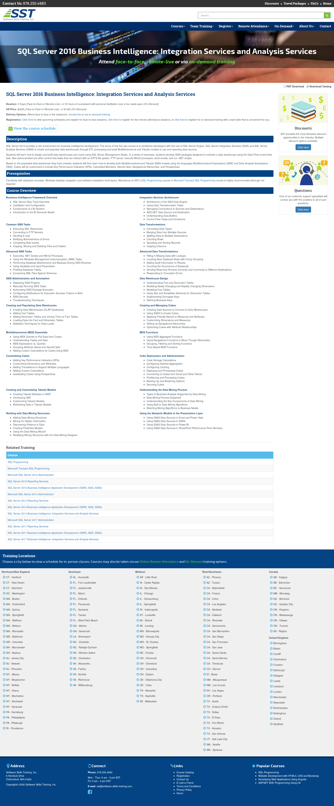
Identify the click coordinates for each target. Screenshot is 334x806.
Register (225, 26)
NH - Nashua (13, 652)
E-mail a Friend (185, 782)
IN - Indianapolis (149, 609)
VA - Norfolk (79, 674)
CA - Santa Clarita (216, 652)
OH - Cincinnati (148, 658)
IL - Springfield (148, 604)
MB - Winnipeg (281, 593)
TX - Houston (214, 728)
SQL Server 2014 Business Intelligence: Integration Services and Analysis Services (53, 513)
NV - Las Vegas (215, 690)
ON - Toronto (280, 625)
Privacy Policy (184, 789)
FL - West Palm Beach (85, 620)
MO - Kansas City (149, 636)
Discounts (272, 3)
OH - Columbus (148, 669)
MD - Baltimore (14, 636)
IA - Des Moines (148, 588)
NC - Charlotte (81, 642)
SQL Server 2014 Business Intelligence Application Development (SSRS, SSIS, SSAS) (55, 507)
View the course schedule (34, 128)
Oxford (277, 718)
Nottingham (279, 713)
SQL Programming (151, 180)
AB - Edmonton (281, 582)
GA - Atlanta (79, 625)
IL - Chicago (146, 593)
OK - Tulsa (146, 685)
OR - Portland (214, 696)
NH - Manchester (15, 647)
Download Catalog (320, 86)
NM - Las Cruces (216, 685)
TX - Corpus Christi (217, 706)
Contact (325, 26)
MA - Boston (13, 598)
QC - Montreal (281, 598)
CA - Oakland (214, 615)
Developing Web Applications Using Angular (282, 779)
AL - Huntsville (81, 577)
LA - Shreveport (81, 636)
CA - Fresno (213, 593)
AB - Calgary (280, 577)
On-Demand (283, 26)
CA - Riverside (214, 620)
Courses (177, 26)
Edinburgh (279, 670)
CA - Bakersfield (215, 588)
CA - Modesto (214, 609)
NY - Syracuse (14, 706)
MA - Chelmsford (15, 604)
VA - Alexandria (81, 663)
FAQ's (315, 3)
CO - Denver (214, 669)
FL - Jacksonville (82, 588)
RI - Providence (14, 728)
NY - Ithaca (12, 690)
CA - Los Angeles (216, 604)
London (277, 691)
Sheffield (278, 724)
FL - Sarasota (80, 609)
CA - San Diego (215, 636)
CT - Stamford (14, 588)
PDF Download (295, 86)
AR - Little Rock (148, 577)
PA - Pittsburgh (14, 723)
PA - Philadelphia (15, 717)
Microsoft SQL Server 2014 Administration (31, 494)
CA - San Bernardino (218, 631)
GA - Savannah (81, 631)
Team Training (201, 26)
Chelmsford (279, 659)
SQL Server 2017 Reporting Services (28, 526)
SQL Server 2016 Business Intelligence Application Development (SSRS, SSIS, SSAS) (55, 487)
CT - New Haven (15, 582)
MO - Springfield (149, 647)
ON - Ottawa (280, 620)
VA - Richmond (81, 679)
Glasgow (278, 675)
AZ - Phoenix (214, 577)
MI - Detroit (146, 620)
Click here (27, 119)
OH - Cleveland (148, 663)
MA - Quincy (13, 609)
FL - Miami (79, 593)
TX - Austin (213, 701)
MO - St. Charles (149, 642)
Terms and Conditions (189, 786)
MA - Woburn (13, 625)
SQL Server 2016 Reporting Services (28, 481)
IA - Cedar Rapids (150, 582)
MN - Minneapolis (149, 631)
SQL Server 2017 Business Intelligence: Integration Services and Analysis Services (53, 539)
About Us (306, 26)
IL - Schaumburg (149, 598)
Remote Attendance (253, 26)
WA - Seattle (213, 744)
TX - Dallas (213, 712)
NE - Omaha (147, 652)
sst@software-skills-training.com (114, 786)
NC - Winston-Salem (84, 652)
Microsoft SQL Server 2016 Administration (31, 475)
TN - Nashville (147, 696)
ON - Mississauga (283, 615)
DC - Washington (15, 593)
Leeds (276, 681)
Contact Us (183, 779)
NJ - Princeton (14, 669)
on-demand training (212, 62)
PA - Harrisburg (14, 712)
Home (327, 3)
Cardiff (277, 654)
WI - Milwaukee (148, 701)
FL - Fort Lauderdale (84, 582)
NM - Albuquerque (217, 679)
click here (113, 119)
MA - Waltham (14, 620)
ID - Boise (212, 674)
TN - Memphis (148, 690)
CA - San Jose (214, 647)
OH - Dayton (147, 674)
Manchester (280, 697)
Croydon (278, 664)
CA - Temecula (215, 663)
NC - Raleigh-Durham (85, 647)
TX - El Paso (213, 717)
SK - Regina (280, 631)
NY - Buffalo (12, 685)
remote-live (160, 62)
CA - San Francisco (217, 642)
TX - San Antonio (216, 733)
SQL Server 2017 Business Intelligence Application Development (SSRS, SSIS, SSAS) (55, 532)
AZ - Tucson (213, 582)
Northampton (280, 708)
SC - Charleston (82, 658)
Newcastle (279, 702)
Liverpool (278, 686)
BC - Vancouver (282, 588)
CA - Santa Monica (217, 658)
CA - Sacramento (216, 625)
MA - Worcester (14, 631)
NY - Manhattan (15, 696)
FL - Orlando (80, 598)
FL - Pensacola (81, 604)
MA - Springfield (15, 615)
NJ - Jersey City (15, 658)
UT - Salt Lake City (217, 739)
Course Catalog (185, 772)
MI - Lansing (147, 625)
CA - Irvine (212, 598)
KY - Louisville (147, 615)
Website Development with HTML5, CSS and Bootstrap (288, 775)
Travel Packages (295, 3)
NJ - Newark (13, 663)
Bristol (276, 648)
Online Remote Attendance (159, 562)
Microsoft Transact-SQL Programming (194, 180)
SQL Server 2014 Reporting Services (28, 500)
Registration (183, 775)
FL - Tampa (79, 615)
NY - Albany (12, 674)
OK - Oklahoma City (151, 679)
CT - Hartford (13, 577)
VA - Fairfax (79, 669)
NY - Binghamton (15, 679)
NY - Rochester (14, 701)
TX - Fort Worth (215, 723)
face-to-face (130, 62)
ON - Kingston (281, 609)
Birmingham (280, 643)
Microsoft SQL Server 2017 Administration (31, 520)
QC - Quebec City (283, 604)
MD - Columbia (14, 642)
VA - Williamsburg (82, 685)
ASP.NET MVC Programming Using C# (279, 782)
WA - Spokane (214, 750)
